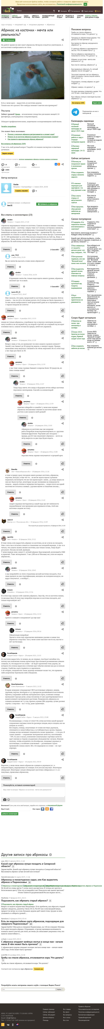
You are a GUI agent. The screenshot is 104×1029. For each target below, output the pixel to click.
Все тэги (66, 1020)
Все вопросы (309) (78, 103)
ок (85, 4)
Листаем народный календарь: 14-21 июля (94, 148)
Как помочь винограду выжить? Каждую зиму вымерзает (84, 233)
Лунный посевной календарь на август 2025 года (94, 126)
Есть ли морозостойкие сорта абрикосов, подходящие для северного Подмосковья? (32, 922)
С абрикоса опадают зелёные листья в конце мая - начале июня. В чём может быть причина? (32, 943)
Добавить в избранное (48, 204)
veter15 (10, 520)
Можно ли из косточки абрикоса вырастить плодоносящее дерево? (33, 137)
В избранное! (9, 40)
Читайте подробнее (8, 126)
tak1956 (10, 537)
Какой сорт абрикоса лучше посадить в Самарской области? (28, 865)
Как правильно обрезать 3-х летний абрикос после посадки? (84, 70)
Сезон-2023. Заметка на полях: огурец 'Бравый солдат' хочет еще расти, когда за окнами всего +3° (94, 337)
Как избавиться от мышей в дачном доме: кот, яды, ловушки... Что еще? (94, 249)
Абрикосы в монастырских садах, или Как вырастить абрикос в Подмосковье (29, 881)
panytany (10, 316)
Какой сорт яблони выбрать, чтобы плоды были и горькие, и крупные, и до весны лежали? (86, 240)
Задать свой (97, 103)
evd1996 (4, 955)
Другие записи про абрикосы (24, 854)
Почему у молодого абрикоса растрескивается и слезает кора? (31, 134)
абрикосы (36, 159)
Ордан (17, 114)
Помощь (45, 1020)
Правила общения (84, 1006)
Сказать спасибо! (21, 191)
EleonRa (14, 469)
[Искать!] (54, 10)
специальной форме (54, 805)
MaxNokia (4, 898)
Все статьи (66, 1017)
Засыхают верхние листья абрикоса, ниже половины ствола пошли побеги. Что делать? (85, 76)
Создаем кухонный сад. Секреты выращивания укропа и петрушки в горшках (93, 286)
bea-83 (9, 205)
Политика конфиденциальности (88, 1012)
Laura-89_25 (15, 292)
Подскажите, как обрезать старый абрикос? (24, 900)
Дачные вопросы (48, 1017)
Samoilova (5, 919)
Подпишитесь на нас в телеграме (90, 112)
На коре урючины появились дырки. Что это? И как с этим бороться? (86, 92)
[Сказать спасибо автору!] (62, 249)
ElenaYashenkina (17, 684)
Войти (99, 11)
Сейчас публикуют (49, 1012)
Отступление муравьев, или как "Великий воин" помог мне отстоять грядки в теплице (94, 260)
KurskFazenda (12, 653)
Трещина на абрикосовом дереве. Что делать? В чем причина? (85, 38)
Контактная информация (86, 1015)
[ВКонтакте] (56, 164)
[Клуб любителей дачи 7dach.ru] (8, 9)
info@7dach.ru (11, 1018)
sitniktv (10, 220)
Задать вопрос (7, 153)
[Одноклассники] (59, 164)
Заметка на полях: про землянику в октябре (92, 323)
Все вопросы (67, 1015)
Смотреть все (38, 969)
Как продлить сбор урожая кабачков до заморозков (92, 209)
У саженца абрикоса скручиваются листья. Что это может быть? (84, 49)
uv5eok (3, 939)
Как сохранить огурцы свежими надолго (94, 174)
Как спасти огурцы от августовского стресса (93, 198)
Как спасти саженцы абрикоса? (83, 65)
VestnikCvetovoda (7, 877)
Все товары (67, 1009)
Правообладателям (84, 1017)
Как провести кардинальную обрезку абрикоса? (25, 139)
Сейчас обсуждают (49, 1015)
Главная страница (48, 1009)
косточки (21, 159)
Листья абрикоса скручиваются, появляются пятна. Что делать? (83, 55)
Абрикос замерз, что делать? (82, 87)
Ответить (6, 249)
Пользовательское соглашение (88, 1009)
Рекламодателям (83, 1020)
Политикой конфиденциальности (69, 4)
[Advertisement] (33, 835)
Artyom (10, 590)
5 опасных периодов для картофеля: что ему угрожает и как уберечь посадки (93, 187)
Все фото (66, 1012)
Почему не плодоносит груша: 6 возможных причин (92, 164)
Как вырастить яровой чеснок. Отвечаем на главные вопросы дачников (93, 273)
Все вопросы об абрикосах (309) (13, 144)
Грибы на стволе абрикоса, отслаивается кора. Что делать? (32, 957)
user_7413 (15, 255)
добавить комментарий (9, 814)
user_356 (4, 861)
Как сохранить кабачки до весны (94, 346)
